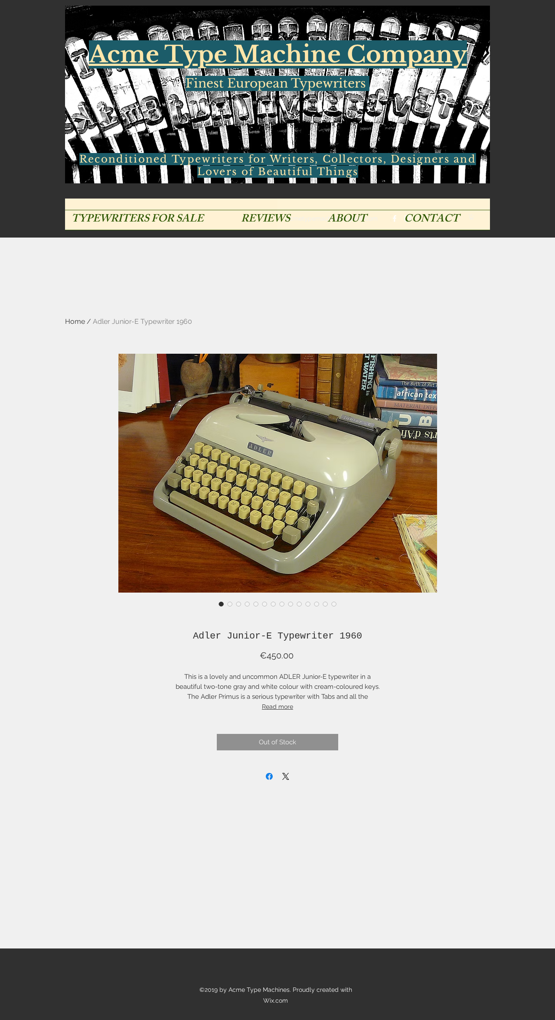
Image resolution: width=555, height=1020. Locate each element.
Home (75, 321)
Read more (277, 706)
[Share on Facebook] (269, 776)
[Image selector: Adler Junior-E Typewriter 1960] (221, 604)
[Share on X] (286, 776)
